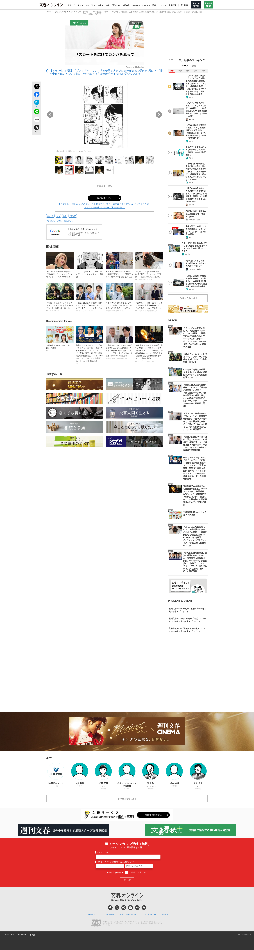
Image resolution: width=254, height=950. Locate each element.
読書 (154, 5)
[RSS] (144, 907)
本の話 (32, 935)
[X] (117, 907)
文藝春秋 (126, 5)
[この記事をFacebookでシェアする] (36, 95)
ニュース (72, 12)
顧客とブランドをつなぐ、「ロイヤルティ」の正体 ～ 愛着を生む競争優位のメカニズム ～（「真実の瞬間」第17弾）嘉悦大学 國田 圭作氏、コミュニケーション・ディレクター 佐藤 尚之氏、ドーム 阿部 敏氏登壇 (89, 354)
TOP (47, 12)
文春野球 (172, 5)
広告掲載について (92, 915)
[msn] (137, 907)
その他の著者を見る (127, 799)
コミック (162, 5)
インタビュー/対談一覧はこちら (59, 221)
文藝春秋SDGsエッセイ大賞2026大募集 (58, 347)
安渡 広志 (187, 254)
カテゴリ (89, 5)
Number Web (8, 935)
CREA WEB (21, 935)
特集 (99, 5)
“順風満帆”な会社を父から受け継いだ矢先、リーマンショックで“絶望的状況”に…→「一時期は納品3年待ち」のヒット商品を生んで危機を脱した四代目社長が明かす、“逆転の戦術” (149, 353)
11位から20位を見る (188, 298)
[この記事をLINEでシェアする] (36, 112)
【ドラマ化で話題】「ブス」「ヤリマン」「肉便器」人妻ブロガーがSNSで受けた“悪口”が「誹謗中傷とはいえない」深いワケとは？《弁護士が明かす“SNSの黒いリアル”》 (106, 72)
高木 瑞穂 (191, 289)
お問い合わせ (109, 915)
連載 (108, 5)
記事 (79, 12)
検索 (186, 5)
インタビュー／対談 (59, 12)
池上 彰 (191, 158)
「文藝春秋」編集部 (195, 219)
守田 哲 (191, 97)
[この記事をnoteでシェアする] (36, 120)
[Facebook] (110, 907)
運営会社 (165, 915)
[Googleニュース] (130, 907)
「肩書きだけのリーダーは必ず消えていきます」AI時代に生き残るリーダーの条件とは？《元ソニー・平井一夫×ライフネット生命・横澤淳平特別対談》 (119, 351)
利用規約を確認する (115, 872)
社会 (58, 216)
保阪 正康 (191, 119)
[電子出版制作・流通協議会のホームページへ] (96, 923)
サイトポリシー (150, 915)
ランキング (78, 5)
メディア (72, 216)
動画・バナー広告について (129, 915)
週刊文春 (116, 5)
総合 (194, 65)
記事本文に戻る (104, 186)
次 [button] (159, 114)
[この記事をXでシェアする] (36, 87)
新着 (69, 5)
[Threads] (123, 907)
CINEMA (146, 5)
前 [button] (50, 114)
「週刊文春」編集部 (195, 269)
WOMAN (136, 5)
